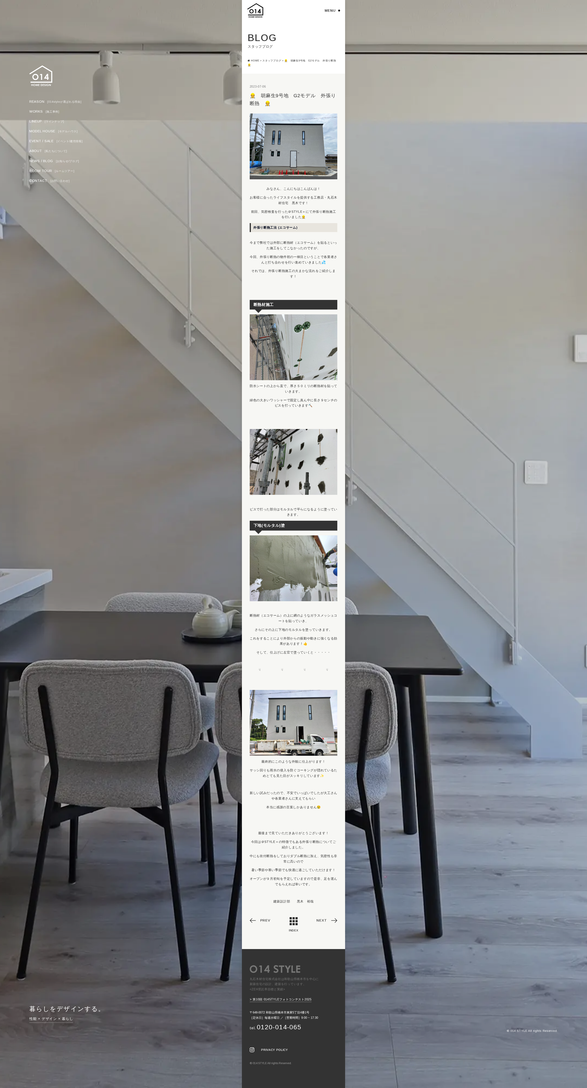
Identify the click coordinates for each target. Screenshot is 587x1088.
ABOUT (48, 151)
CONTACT (49, 181)
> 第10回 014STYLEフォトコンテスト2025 (281, 999)
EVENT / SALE (56, 141)
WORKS (44, 111)
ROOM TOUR (51, 171)
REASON (55, 101)
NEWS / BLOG (54, 161)
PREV (265, 920)
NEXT (321, 920)
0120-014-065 (276, 1027)
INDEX (293, 930)
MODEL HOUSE (53, 131)
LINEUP (46, 121)
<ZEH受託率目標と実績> (267, 989)
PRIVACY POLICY (274, 1050)
